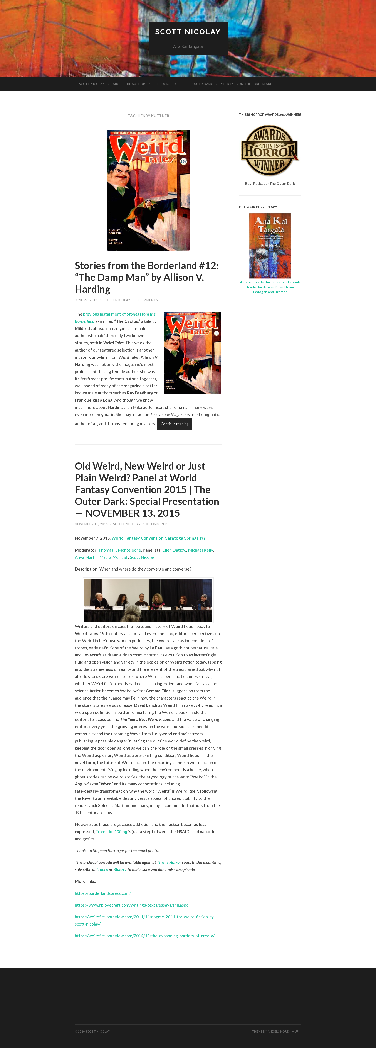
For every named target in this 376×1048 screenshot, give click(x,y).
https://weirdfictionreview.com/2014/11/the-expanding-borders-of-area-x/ (145, 935)
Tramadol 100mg (111, 831)
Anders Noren (279, 1031)
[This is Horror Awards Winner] (270, 179)
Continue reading (174, 424)
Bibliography (165, 84)
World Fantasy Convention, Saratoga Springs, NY (158, 537)
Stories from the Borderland (247, 84)
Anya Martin (86, 557)
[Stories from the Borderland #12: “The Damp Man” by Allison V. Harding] (148, 190)
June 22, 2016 (86, 300)
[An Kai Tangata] (270, 277)
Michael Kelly (200, 549)
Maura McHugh (113, 557)
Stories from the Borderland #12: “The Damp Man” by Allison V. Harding (147, 277)
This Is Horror (169, 862)
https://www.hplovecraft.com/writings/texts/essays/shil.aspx (131, 904)
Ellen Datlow (174, 549)
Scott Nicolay (188, 32)
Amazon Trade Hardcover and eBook (270, 282)
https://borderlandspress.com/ (103, 893)
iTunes (102, 869)
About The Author (129, 84)
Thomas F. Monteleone (119, 549)
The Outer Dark (198, 84)
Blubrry (120, 869)
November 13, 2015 (91, 524)
